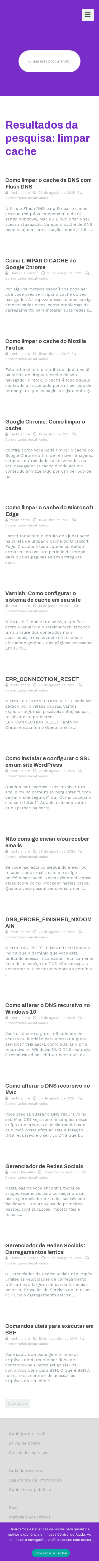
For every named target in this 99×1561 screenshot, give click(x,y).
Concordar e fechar (51, 1553)
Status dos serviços (28, 1452)
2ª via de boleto (24, 1443)
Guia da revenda (25, 1470)
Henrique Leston (24, 273)
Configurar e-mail (27, 1433)
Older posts (18, 1403)
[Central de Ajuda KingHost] (25, 15)
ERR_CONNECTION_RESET (42, 679)
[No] (92, 1541)
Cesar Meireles (22, 1172)
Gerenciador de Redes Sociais (44, 1166)
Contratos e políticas (30, 1489)
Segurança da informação (35, 1480)
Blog (13, 1507)
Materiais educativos (30, 1517)
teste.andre (20, 193)
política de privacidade (49, 1545)
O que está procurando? (49, 60)
